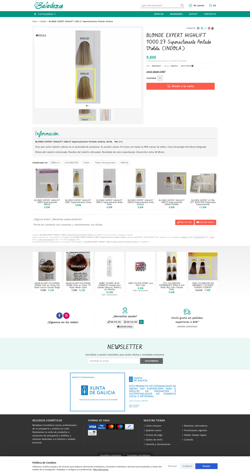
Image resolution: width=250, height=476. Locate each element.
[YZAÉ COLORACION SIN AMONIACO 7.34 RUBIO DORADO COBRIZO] (202, 266)
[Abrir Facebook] (59, 316)
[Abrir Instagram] (66, 316)
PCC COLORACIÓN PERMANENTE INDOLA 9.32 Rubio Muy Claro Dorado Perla (171, 286)
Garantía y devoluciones (158, 444)
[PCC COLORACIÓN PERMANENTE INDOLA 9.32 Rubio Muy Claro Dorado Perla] (171, 266)
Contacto (188, 439)
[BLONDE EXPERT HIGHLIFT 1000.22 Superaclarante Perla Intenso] (140, 183)
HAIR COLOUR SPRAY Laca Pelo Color (140, 284)
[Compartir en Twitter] (202, 28)
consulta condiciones (187, 326)
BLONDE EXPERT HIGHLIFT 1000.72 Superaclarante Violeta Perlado (172, 202)
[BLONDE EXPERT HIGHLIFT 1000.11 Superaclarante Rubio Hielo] (109, 183)
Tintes (212, 237)
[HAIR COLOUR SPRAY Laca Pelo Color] (140, 266)
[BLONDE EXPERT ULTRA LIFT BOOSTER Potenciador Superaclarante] (202, 183)
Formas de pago (154, 435)
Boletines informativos (195, 425)
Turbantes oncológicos (138, 455)
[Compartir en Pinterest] (209, 28)
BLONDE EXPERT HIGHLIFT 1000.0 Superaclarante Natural (47, 202)
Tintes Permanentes (46, 239)
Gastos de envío (154, 439)
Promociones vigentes (195, 430)
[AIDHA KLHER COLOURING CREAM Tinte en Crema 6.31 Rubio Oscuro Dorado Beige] (47, 266)
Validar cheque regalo (195, 435)
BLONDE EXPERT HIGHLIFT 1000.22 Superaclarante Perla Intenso (140, 202)
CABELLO (184, 237)
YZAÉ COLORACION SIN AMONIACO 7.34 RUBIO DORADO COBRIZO (203, 285)
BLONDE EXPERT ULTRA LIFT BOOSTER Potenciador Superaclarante (203, 202)
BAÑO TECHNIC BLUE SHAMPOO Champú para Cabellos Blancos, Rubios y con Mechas (109, 286)
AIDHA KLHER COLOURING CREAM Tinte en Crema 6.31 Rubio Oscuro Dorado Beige (47, 285)
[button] (86, 105)
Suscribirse (151, 361)
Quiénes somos (153, 430)
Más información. (101, 469)
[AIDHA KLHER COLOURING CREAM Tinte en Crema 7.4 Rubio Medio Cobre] (78, 266)
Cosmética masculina (110, 455)
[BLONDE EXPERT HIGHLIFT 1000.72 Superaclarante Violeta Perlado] (171, 183)
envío (159, 61)
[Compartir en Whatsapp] (205, 28)
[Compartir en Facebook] (198, 28)
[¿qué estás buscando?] (162, 5)
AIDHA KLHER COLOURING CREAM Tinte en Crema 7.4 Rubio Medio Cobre (78, 285)
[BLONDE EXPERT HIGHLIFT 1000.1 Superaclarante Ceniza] (78, 183)
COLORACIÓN (199, 237)
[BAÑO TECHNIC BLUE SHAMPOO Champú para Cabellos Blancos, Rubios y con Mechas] (109, 266)
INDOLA (72, 239)
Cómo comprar (153, 425)
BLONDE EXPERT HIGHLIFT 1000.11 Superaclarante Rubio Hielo (109, 202)
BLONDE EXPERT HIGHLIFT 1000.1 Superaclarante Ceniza (78, 201)
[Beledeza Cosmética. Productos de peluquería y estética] (48, 5)
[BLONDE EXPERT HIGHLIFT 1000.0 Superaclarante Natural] (47, 183)
